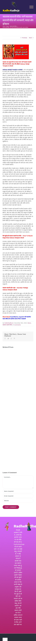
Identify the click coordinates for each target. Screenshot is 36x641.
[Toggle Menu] (31, 7)
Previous (24, 38)
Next (30, 38)
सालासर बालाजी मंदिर (7, 324)
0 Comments (17, 324)
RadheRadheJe (9, 323)
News (29, 323)
